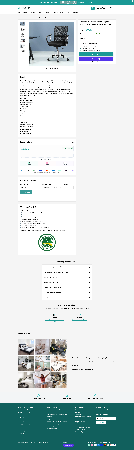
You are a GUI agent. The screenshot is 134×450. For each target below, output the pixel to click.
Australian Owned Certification (80, 422)
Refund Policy (23, 199)
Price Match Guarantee (81, 425)
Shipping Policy (79, 414)
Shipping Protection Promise (83, 416)
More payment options (96, 62)
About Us (77, 412)
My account (101, 9)
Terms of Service (80, 429)
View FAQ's (21, 422)
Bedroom (47, 12)
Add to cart (96, 54)
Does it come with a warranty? (53, 287)
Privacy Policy (79, 432)
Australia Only (24, 184)
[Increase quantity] (95, 38)
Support (75, 12)
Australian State (46, 184)
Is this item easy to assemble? (53, 267)
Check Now (26, 192)
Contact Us (78, 434)
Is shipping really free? (51, 277)
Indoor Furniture (22, 12)
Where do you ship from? (51, 282)
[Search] (93, 8)
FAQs (76, 410)
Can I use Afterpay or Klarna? (52, 292)
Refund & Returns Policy (81, 419)
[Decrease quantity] (87, 38)
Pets (68, 12)
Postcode (65, 184)
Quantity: (82, 38)
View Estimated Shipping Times (55, 431)
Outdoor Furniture (36, 12)
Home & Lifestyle (58, 12)
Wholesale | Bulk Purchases (82, 427)
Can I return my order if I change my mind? (57, 272)
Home (19, 17)
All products (25, 17)
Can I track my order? (50, 298)
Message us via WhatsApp (79, 320)
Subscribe (101, 422)
